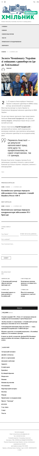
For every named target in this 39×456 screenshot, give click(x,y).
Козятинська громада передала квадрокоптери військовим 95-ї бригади (15, 212)
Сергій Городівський (22, 127)
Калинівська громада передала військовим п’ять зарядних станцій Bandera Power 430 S (17, 193)
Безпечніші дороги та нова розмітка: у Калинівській (8, 294)
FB (38, 2)
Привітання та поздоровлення (11, 41)
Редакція (8, 68)
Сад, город (4, 407)
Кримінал (4, 370)
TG (34, 2)
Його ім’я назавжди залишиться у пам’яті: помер (28, 294)
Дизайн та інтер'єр (7, 355)
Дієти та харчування (8, 358)
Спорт (3, 410)
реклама (4, 404)
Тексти (4, 38)
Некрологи (5, 45)
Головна (4, 26)
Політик (4, 392)
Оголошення (5, 385)
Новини (4, 30)
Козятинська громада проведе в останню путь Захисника (28, 283)
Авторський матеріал (8, 351)
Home (2, 186)
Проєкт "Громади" (7, 401)
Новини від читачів (8, 34)
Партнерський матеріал (9, 388)
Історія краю (5, 367)
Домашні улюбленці (7, 361)
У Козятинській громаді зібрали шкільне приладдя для (9, 283)
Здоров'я (4, 364)
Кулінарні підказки (7, 373)
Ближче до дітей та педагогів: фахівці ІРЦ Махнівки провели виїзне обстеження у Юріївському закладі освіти (18, 338)
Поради (3, 395)
